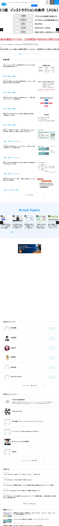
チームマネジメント (16, 141)
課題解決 (14, 76)
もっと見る (29, 195)
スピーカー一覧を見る (29, 385)
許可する (34, 5)
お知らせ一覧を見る (29, 503)
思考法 (5, 76)
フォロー (52, 328)
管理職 (9, 141)
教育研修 (9, 76)
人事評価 (5, 141)
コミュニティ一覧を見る (29, 460)
